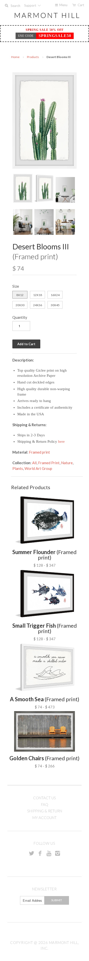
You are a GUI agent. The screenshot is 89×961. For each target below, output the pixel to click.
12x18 (37, 295)
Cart (81, 5)
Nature (67, 462)
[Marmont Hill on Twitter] (31, 853)
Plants (17, 468)
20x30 (20, 305)
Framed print (39, 452)
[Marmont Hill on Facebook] (40, 853)
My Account (44, 817)
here (61, 441)
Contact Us (44, 798)
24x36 (37, 305)
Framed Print (49, 462)
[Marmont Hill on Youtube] (49, 853)
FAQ (44, 804)
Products (33, 57)
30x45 (55, 305)
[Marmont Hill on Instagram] (58, 853)
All (34, 462)
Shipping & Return (44, 811)
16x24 (55, 295)
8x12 (19, 295)
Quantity (19, 317)
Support (30, 5)
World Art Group (38, 468)
